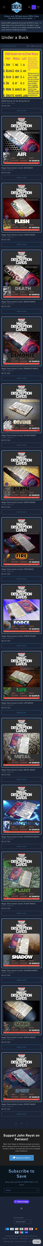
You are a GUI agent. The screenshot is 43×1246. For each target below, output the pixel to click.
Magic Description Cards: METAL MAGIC (19, 770)
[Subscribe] (36, 1190)
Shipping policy (8, 1241)
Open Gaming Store (16, 1236)
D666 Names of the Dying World (15, 101)
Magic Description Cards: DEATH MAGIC (19, 302)
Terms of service (35, 1238)
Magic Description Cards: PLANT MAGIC (19, 904)
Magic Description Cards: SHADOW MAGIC (20, 970)
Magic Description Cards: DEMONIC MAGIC (20, 369)
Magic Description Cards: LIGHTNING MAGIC (21, 837)
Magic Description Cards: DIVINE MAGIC (19, 435)
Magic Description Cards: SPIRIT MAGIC (19, 1104)
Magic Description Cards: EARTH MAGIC (19, 502)
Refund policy (13, 1238)
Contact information (21, 1241)
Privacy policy (24, 1238)
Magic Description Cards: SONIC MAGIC (19, 1037)
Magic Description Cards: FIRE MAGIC (18, 569)
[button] (4, 7)
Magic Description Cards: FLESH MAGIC (18, 235)
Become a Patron (23, 1158)
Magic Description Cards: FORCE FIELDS (19, 636)
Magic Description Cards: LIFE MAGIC (17, 703)
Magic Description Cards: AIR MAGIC (17, 168)
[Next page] (27, 1123)
